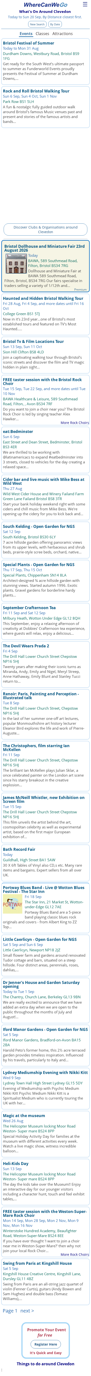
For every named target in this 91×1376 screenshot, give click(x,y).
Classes (42, 33)
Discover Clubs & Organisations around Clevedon (46, 229)
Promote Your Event (46, 1332)
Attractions (62, 33)
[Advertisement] (45, 174)
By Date (55, 24)
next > (27, 1310)
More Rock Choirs (75, 422)
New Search (37, 24)
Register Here (45, 1344)
